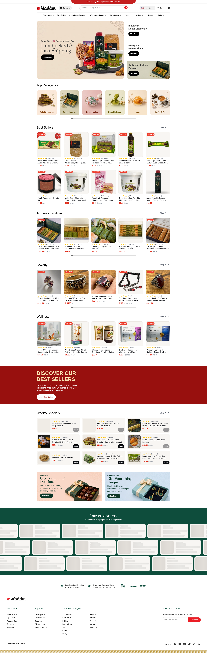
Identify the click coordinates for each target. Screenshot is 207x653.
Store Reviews (12, 615)
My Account (11, 618)
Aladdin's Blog (12, 621)
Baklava (65, 621)
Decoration (94, 621)
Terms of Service (41, 627)
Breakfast (93, 614)
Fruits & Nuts (67, 624)
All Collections (48, 15)
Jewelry (93, 624)
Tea (63, 627)
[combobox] (103, 7)
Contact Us (11, 624)
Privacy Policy (40, 624)
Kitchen (93, 618)
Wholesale (10, 627)
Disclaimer (38, 621)
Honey (64, 634)
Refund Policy (40, 618)
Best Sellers (61, 15)
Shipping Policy (40, 615)
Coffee (64, 630)
